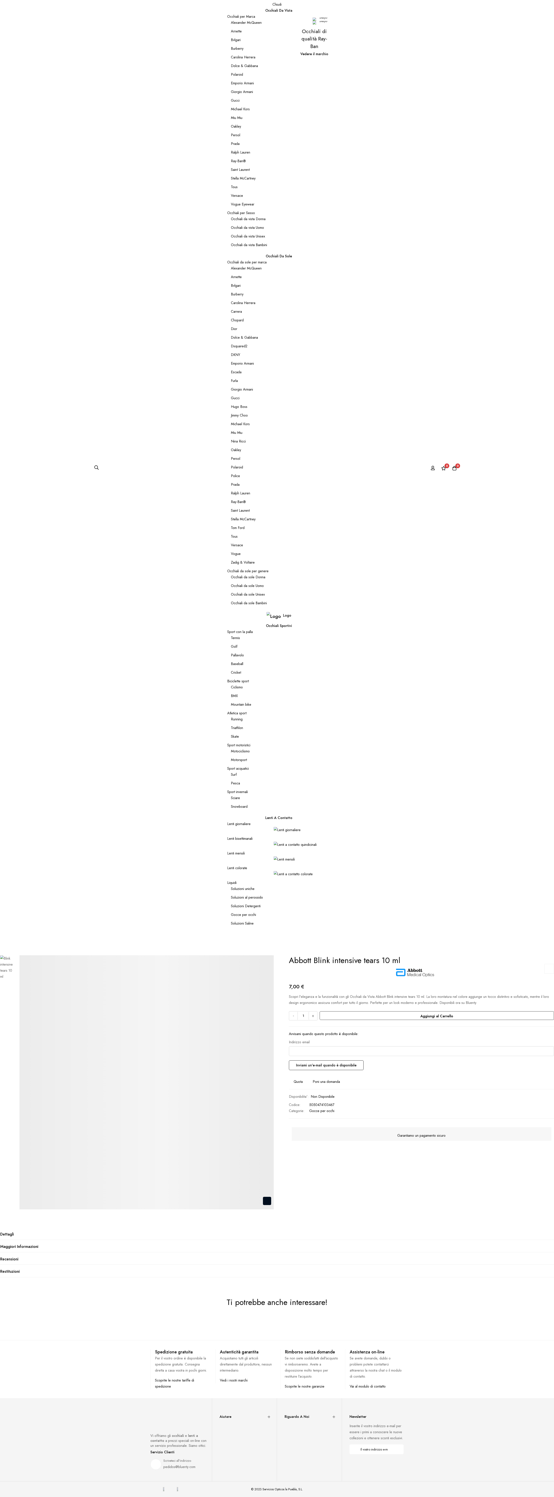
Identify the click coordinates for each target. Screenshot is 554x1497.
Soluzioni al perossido (247, 897)
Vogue (236, 553)
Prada (235, 143)
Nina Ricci (238, 441)
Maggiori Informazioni (19, 1246)
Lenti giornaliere (239, 823)
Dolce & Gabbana (244, 65)
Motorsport (239, 759)
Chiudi (277, 4)
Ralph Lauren (240, 152)
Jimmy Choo (239, 415)
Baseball (237, 663)
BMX (234, 695)
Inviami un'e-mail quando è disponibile (326, 1065)
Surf (234, 774)
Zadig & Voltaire (243, 562)
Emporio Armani (242, 83)
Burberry (237, 48)
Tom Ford (238, 527)
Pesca (235, 783)
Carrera (236, 311)
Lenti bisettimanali (240, 838)
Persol (235, 135)
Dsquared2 (239, 346)
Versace (237, 195)
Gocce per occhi (243, 914)
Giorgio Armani (242, 91)
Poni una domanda (326, 1081)
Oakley (236, 126)
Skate (235, 736)
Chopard (237, 320)
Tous (234, 186)
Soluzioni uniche (242, 888)
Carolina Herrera (243, 57)
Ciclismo (237, 687)
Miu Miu (236, 117)
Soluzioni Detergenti (246, 906)
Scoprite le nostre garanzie (304, 1386)
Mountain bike (241, 704)
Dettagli (7, 1234)
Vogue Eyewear (242, 204)
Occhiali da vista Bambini (249, 244)
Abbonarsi (397, 1449)
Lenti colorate (237, 868)
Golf (234, 646)
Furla (234, 380)
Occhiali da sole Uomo (247, 585)
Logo (287, 615)
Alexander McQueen (246, 22)
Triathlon (237, 727)
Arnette (236, 31)
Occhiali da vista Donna (248, 218)
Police (235, 475)
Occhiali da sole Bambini (249, 603)
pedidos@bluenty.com (179, 1466)
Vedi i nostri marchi (234, 1380)
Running (237, 719)
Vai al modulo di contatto (368, 1386)
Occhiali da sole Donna (248, 577)
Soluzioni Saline (242, 923)
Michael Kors (240, 109)
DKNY (235, 354)
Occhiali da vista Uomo (247, 227)
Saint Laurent (240, 169)
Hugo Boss (239, 406)
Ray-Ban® (238, 161)
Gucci (235, 100)
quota (298, 1081)
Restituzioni (10, 1271)
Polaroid (237, 74)
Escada (236, 372)
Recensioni (9, 1259)
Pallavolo (237, 655)
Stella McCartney (243, 178)
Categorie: (296, 1110)
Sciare (235, 797)
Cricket (236, 672)
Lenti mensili (236, 853)
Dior (234, 328)
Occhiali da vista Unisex (248, 236)
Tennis (235, 637)
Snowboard (239, 806)
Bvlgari (236, 39)
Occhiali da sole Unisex (248, 594)
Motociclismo (240, 751)
